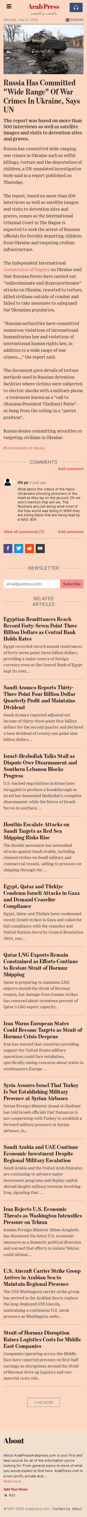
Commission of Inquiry (26, 270)
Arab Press (43, 6)
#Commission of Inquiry (24, 448)
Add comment (71, 468)
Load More (43, 1402)
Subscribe (72, 584)
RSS (11, 1495)
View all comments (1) (23, 531)
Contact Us (61, 1509)
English (77, 19)
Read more (12, 1481)
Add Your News (15, 1489)
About (77, 1509)
